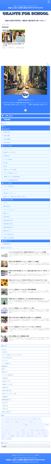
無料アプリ (6, 213)
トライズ (5, 189)
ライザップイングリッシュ (38, 427)
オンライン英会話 (7, 145)
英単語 (18, 435)
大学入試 (3, 433)
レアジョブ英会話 (7, 159)
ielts (19, 418)
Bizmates (5, 162)
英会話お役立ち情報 (8, 199)
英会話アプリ (45, 433)
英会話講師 (12, 435)
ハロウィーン (38, 424)
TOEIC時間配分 (7, 139)
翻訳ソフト (33, 433)
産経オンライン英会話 (21, 433)
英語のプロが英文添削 (8, 237)
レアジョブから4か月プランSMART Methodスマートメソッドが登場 (27, 252)
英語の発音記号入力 (8, 227)
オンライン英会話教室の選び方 (10, 180)
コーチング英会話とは (8, 186)
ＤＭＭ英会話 (8, 438)
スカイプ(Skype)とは (8, 234)
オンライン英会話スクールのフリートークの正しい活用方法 (25, 326)
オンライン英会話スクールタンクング (18, 421)
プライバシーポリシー (29, 455)
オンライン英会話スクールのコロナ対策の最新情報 (22, 289)
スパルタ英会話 (25, 424)
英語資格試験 (6, 129)
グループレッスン (37, 421)
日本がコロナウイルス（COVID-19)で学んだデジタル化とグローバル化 (28, 280)
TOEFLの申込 (6, 142)
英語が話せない (7, 206)
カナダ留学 (30, 421)
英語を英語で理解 (29, 435)
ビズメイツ (4, 427)
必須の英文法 (6, 216)
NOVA (23, 418)
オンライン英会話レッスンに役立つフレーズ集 (21, 308)
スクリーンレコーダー (6, 424)
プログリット (11, 427)
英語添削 (45, 435)
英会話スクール (7, 241)
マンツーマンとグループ (9, 209)
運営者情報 (37, 455)
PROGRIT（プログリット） (9, 193)
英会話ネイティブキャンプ (9, 152)
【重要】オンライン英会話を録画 (11, 176)
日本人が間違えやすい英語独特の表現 (19, 336)
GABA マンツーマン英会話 (9, 169)
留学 (28, 433)
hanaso (5, 166)
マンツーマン (28, 427)
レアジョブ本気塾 (21, 430)
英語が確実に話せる (8, 223)
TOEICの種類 (6, 135)
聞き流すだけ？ (7, 230)
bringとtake (7, 418)
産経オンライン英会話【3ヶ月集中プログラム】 (14, 196)
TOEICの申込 (6, 132)
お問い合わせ (21, 455)
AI (2, 418)
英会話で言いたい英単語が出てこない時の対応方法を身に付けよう (26, 298)
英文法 (22, 435)
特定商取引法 (14, 455)
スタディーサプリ (16, 424)
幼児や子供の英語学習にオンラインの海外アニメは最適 (24, 261)
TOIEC (39, 418)
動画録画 (37, 430)
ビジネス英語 (45, 424)
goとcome (14, 418)
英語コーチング (38, 435)
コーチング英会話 (7, 183)
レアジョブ (13, 430)
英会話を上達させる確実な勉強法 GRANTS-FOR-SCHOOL (25, 8)
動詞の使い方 (44, 430)
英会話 (39, 433)
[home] (25, 110)
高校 (3, 438)
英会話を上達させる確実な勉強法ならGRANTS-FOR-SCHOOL (25, 457)
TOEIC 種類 (33, 418)
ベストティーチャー (8, 148)
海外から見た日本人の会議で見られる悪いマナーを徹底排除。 (25, 317)
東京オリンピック (11, 433)
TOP (4, 126)
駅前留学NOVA (7, 244)
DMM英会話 (6, 155)
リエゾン (5, 202)
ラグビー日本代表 (5, 430)
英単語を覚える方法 (8, 220)
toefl (28, 418)
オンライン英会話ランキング (10, 173)
